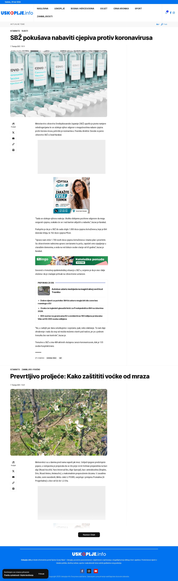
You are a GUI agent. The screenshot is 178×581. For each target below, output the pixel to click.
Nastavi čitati (89, 535)
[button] (41, 574)
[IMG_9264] (71, 260)
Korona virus (51, 358)
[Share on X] (13, 132)
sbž (60, 358)
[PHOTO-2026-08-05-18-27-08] (71, 195)
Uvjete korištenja (26, 575)
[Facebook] (170, 13)
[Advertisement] (71, 157)
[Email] (13, 138)
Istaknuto (15, 31)
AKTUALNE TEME (17, 24)
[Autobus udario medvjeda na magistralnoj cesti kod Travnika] (44, 290)
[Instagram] (173, 13)
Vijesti (25, 31)
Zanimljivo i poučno (31, 369)
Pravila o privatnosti (11, 575)
